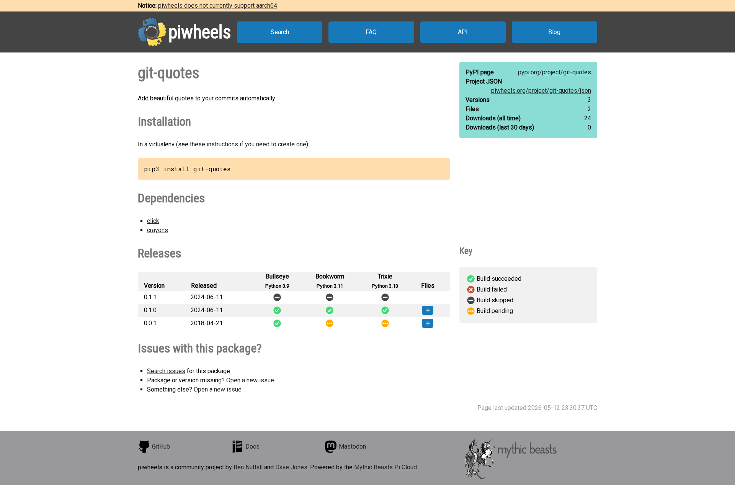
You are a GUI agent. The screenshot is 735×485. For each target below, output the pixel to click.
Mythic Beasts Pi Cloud (385, 467)
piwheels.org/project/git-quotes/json (541, 90)
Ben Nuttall (248, 467)
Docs (252, 446)
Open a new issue (250, 380)
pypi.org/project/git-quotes (554, 72)
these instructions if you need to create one (248, 144)
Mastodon (352, 446)
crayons (157, 230)
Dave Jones (291, 467)
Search (280, 32)
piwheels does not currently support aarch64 (217, 5)
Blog (554, 32)
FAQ (371, 32)
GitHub (161, 446)
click (153, 220)
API (463, 32)
